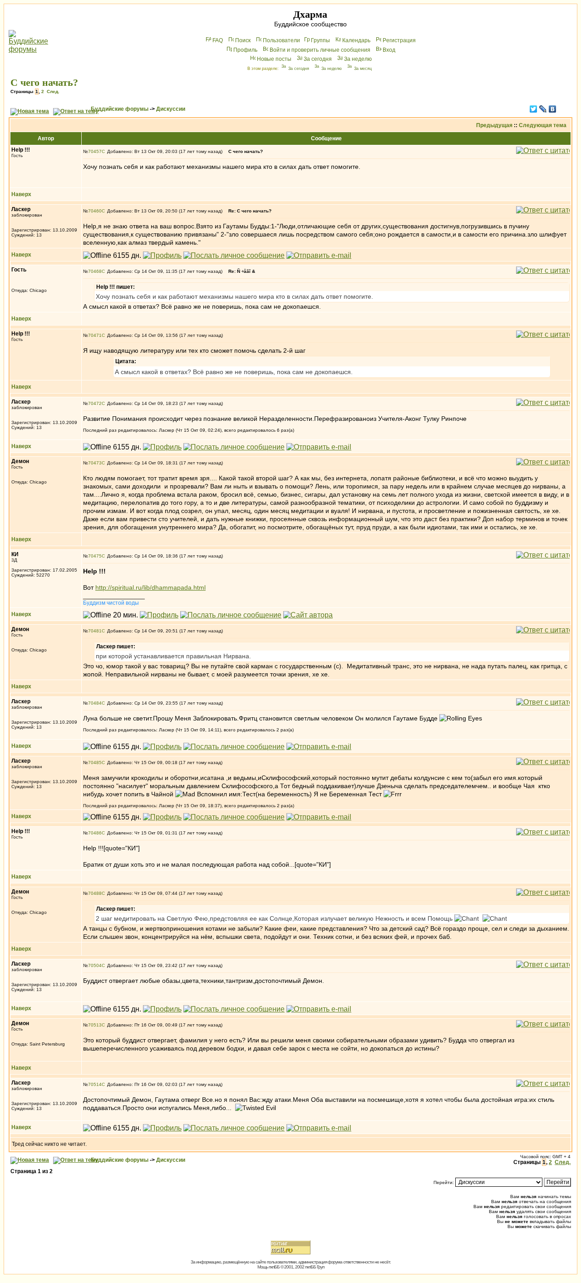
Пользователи (281, 40)
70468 (95, 271)
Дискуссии (170, 109)
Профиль (245, 50)
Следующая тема (542, 125)
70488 (95, 893)
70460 (95, 210)
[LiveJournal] (543, 109)
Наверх (21, 194)
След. (53, 91)
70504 (95, 965)
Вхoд (389, 50)
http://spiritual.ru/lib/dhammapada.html (150, 587)
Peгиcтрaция (399, 40)
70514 (95, 1084)
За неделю (358, 59)
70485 (95, 762)
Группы (320, 40)
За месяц (363, 68)
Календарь (356, 40)
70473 (95, 462)
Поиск (243, 40)
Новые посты (274, 59)
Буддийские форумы (119, 109)
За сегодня (318, 59)
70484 (95, 703)
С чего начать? (44, 82)
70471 (95, 335)
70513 (95, 1024)
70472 (95, 403)
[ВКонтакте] (552, 109)
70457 (95, 151)
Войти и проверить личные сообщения (320, 50)
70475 (95, 555)
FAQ (217, 40)
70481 (95, 630)
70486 (95, 832)
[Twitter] (533, 109)
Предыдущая (494, 125)
